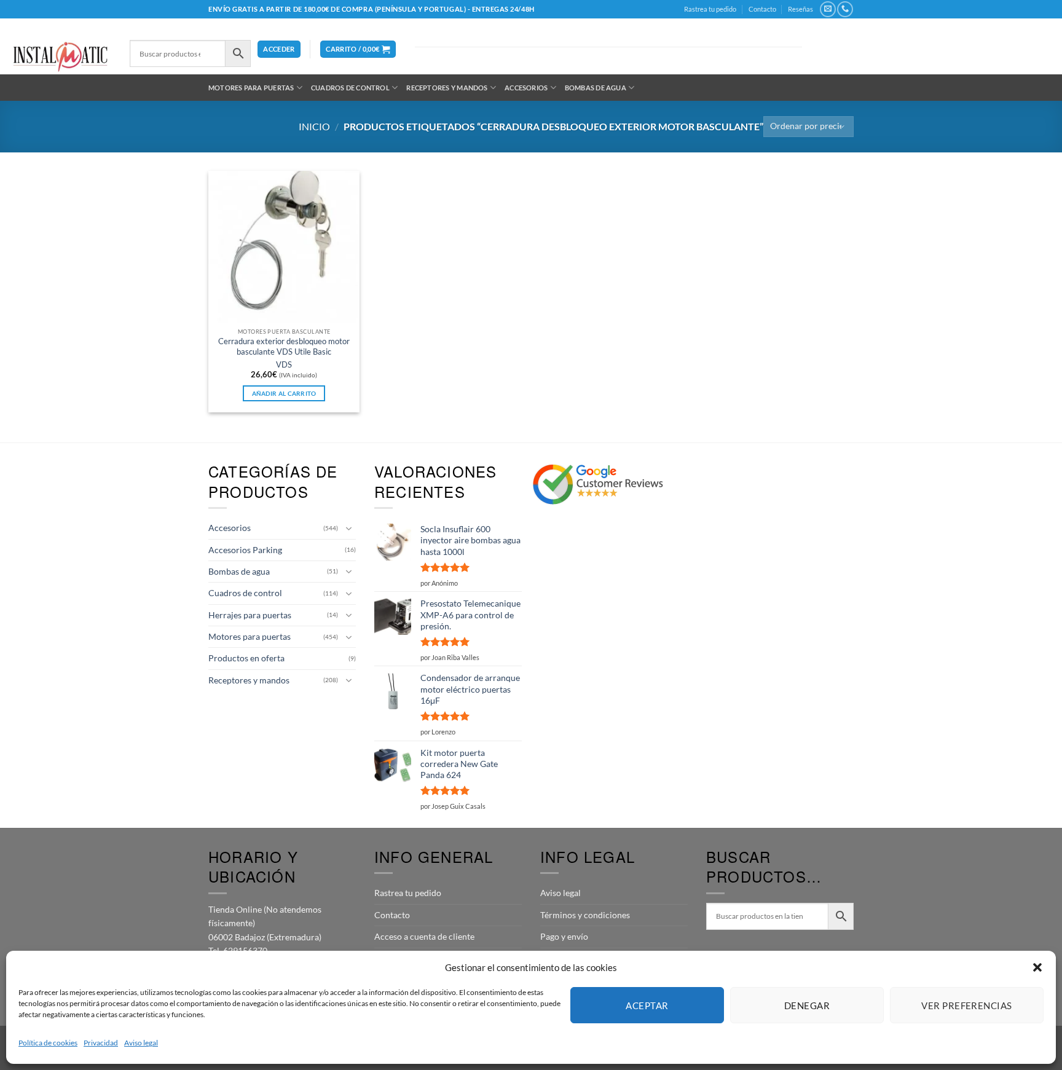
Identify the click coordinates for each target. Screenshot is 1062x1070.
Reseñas (800, 9)
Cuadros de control (350, 88)
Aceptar (647, 1005)
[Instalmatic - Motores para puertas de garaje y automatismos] (60, 57)
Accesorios (526, 88)
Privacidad (101, 1042)
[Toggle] (348, 528)
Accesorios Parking (245, 550)
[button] (1037, 967)
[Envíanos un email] (827, 9)
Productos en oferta (246, 658)
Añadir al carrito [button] (284, 393)
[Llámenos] (844, 9)
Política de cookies (47, 1042)
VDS (284, 364)
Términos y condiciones (585, 915)
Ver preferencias (966, 1005)
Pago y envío (564, 936)
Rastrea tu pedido (710, 9)
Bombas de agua (595, 88)
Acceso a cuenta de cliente (424, 936)
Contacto (762, 9)
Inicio (314, 126)
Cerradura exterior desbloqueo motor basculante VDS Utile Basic (284, 346)
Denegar (807, 1005)
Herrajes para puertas (249, 615)
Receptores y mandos (446, 88)
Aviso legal (141, 1042)
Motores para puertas (251, 88)
